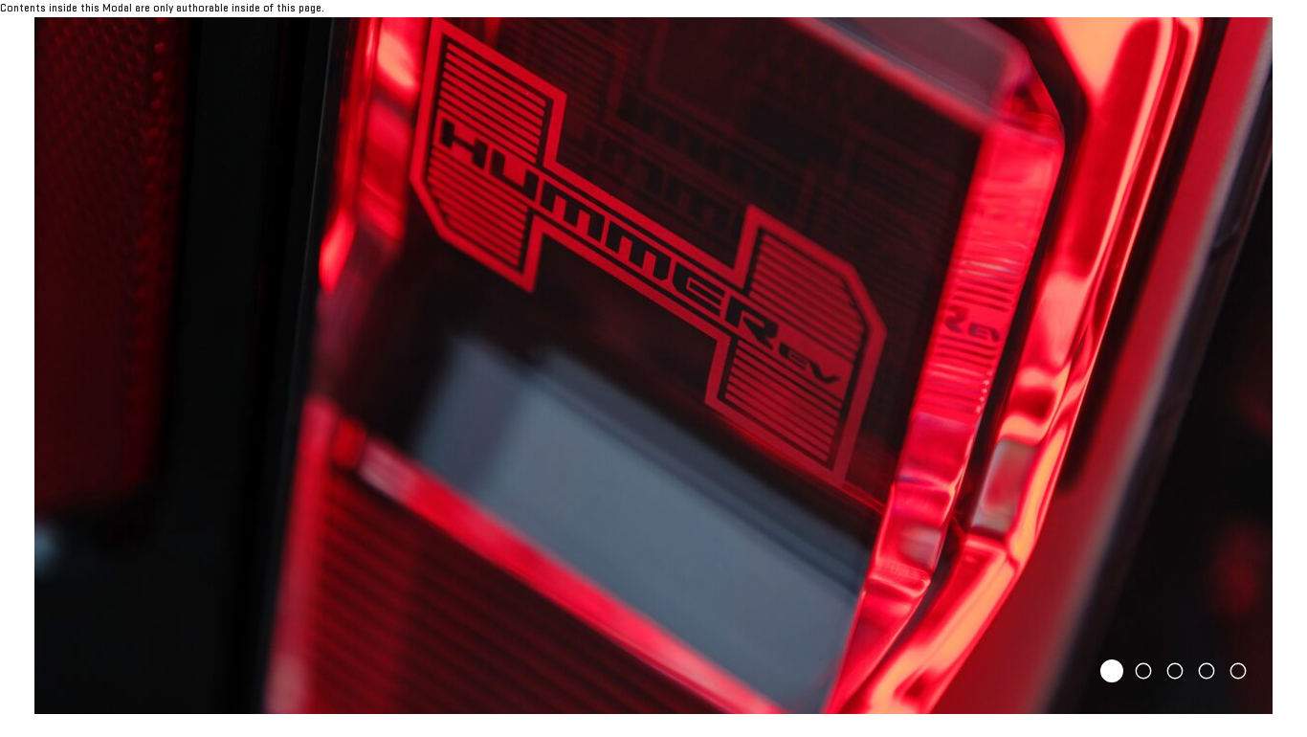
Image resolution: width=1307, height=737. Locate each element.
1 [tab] (1112, 670)
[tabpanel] (653, 365)
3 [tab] (1175, 670)
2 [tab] (1143, 670)
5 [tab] (1238, 670)
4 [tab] (1206, 670)
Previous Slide (57, 365)
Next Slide (1250, 365)
